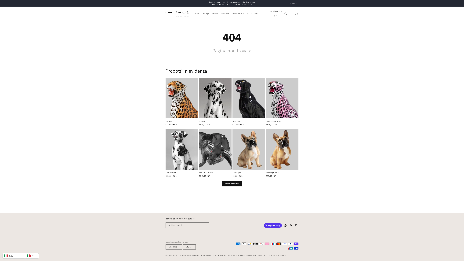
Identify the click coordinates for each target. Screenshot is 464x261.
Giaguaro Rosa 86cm (273, 121)
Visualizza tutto (232, 183)
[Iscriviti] (206, 225)
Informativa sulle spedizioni (247, 255)
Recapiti (261, 255)
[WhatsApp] (285, 225)
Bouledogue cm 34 (272, 173)
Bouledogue (236, 173)
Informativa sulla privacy (209, 255)
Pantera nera (237, 121)
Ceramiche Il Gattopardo (178, 255)
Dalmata (202, 121)
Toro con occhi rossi (206, 173)
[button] (285, 13)
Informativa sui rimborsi (228, 255)
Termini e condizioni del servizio (276, 255)
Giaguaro (169, 121)
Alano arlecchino (172, 173)
